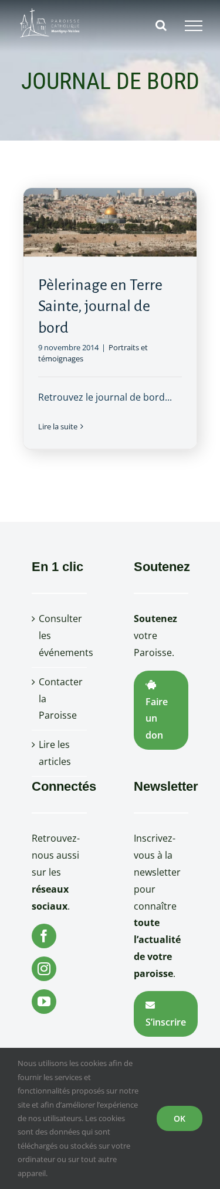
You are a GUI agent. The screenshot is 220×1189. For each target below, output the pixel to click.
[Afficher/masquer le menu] (193, 25)
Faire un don (156, 718)
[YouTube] (44, 1001)
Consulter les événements (60, 635)
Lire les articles (55, 753)
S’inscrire (165, 1022)
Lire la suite (57, 426)
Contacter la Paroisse (60, 698)
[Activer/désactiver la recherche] (161, 25)
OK (179, 1118)
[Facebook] (44, 936)
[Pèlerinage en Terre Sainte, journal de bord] (109, 222)
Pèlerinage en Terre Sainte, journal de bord (100, 306)
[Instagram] (44, 968)
